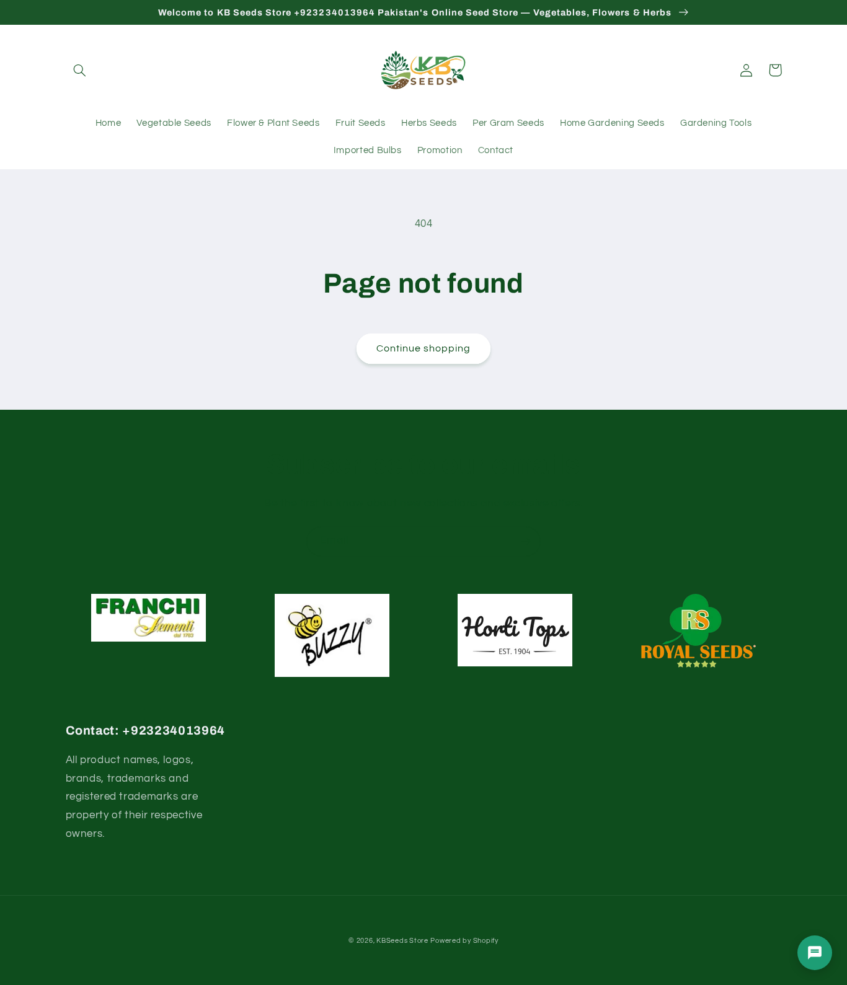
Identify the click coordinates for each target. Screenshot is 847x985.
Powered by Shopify (464, 940)
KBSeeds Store (402, 940)
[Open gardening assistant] (814, 952)
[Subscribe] (526, 541)
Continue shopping (423, 348)
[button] (80, 70)
